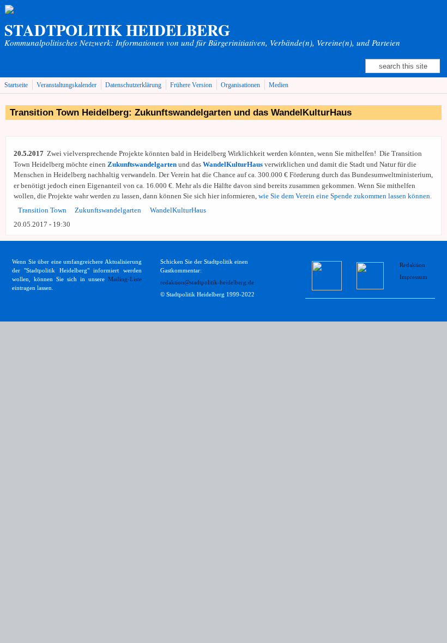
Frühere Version (191, 85)
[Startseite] (23, 10)
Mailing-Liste (125, 279)
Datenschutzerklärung (133, 85)
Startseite (16, 85)
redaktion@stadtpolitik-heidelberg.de (207, 283)
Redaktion (413, 265)
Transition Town (42, 210)
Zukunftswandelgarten (108, 210)
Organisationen (240, 85)
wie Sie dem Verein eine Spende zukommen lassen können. (345, 196)
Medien (278, 85)
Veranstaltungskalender (66, 85)
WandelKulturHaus (178, 210)
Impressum (413, 277)
